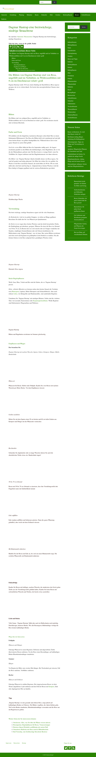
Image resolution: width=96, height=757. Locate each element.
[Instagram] (14, 46)
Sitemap (24, 743)
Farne (69, 48)
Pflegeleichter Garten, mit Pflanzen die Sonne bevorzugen (80, 226)
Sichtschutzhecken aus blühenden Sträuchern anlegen (79, 192)
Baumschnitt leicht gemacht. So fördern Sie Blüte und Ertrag (80, 183)
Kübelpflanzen (72, 70)
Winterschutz (72, 112)
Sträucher (44, 15)
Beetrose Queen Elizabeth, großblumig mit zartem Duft (30, 727)
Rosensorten (28, 37)
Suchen (84, 27)
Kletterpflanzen (67, 15)
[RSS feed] (73, 748)
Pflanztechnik (72, 84)
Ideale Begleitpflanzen (19, 65)
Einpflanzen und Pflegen (20, 66)
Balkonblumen (72, 42)
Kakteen (3, 19)
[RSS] (18, 46)
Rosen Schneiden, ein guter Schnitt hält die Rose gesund (80, 200)
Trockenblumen (72, 106)
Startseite (4, 15)
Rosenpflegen (72, 92)
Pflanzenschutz (72, 81)
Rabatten (29, 15)
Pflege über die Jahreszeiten (22, 68)
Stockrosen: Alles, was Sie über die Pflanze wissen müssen (31, 722)
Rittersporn (15, 291)
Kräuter (70, 67)
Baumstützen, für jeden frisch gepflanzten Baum (79, 209)
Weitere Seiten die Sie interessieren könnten (26, 70)
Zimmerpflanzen (73, 115)
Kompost (51, 686)
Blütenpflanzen (72, 45)
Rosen (77, 15)
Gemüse (57, 15)
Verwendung (15, 62)
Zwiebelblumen (72, 118)
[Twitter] (66, 748)
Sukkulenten (71, 104)
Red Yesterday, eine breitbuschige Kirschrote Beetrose (30, 732)
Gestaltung (13, 15)
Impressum (8, 743)
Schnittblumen (86, 15)
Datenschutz (17, 743)
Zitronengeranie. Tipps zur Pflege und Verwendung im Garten (76, 144)
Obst (51, 15)
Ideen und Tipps (72, 59)
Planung (21, 15)
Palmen (70, 78)
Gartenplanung (72, 53)
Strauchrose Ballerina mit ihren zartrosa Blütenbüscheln (30, 729)
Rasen (37, 15)
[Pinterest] (10, 46)
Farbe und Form (16, 60)
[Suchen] (54, 2)
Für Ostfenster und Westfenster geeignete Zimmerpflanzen (80, 217)
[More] (22, 46)
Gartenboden (71, 50)
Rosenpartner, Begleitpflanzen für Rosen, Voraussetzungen (31, 725)
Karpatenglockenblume (40, 301)
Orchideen (71, 76)
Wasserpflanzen (72, 109)
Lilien (15, 294)
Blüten (14, 58)
